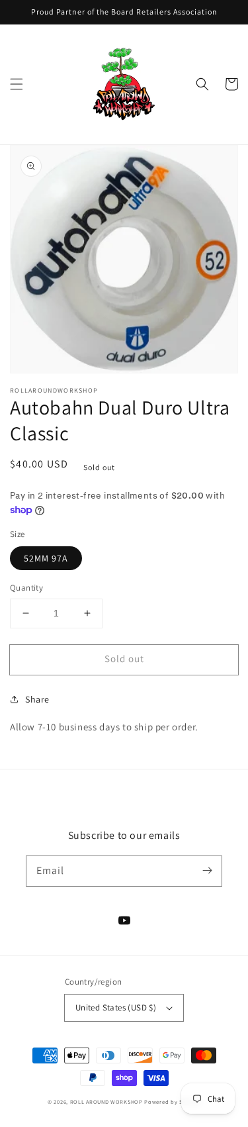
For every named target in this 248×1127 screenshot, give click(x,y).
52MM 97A (46, 558)
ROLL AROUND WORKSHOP (106, 1101)
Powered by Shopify (172, 1101)
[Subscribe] (207, 870)
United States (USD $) (115, 1007)
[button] (16, 84)
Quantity (26, 587)
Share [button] (37, 699)
